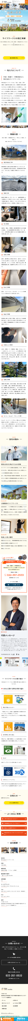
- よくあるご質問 (16, 1003)
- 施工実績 (4, 1006)
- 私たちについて (5, 1003)
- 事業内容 (4, 1008)
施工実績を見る (14, 58)
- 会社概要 (15, 1006)
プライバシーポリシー (7, 1013)
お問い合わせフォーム (14, 962)
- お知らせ (15, 1000)
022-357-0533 (14, 975)
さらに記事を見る (14, 802)
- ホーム (3, 1000)
